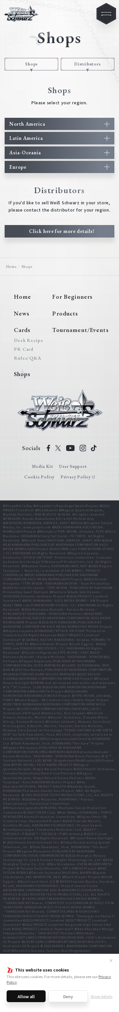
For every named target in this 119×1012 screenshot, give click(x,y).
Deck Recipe (27, 340)
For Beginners (72, 296)
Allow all (26, 996)
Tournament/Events (80, 330)
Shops (31, 64)
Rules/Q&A (27, 358)
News (21, 313)
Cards (22, 330)
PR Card (23, 349)
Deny (68, 996)
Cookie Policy (39, 477)
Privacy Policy (76, 477)
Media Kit (42, 466)
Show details (101, 996)
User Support (73, 466)
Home (11, 266)
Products (65, 313)
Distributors (87, 64)
